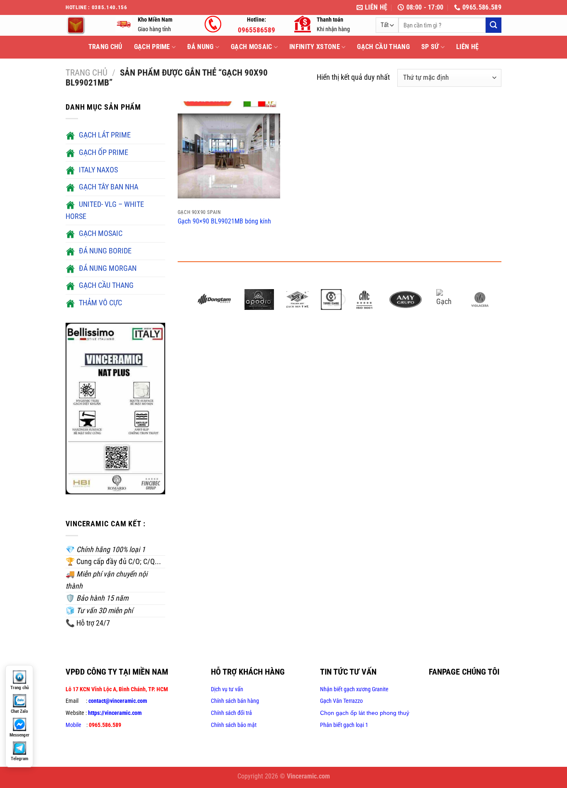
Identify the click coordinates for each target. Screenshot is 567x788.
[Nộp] (493, 25)
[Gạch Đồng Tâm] (214, 299)
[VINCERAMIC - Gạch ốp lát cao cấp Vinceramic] (84, 25)
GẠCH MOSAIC (251, 47)
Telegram (19, 758)
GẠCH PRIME (152, 47)
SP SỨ (430, 47)
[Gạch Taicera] (446, 299)
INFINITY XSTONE (314, 47)
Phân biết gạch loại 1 (344, 725)
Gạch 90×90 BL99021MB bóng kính (224, 221)
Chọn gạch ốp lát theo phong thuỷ (364, 712)
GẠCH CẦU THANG (383, 47)
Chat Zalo (19, 711)
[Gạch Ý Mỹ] (297, 299)
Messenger (19, 735)
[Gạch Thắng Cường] (331, 299)
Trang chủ (87, 73)
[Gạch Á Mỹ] (405, 299)
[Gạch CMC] (364, 299)
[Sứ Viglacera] (479, 299)
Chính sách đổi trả (231, 712)
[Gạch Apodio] (259, 299)
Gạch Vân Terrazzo (341, 700)
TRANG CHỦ (105, 47)
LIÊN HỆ (467, 47)
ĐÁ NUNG (200, 47)
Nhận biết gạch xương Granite (354, 689)
